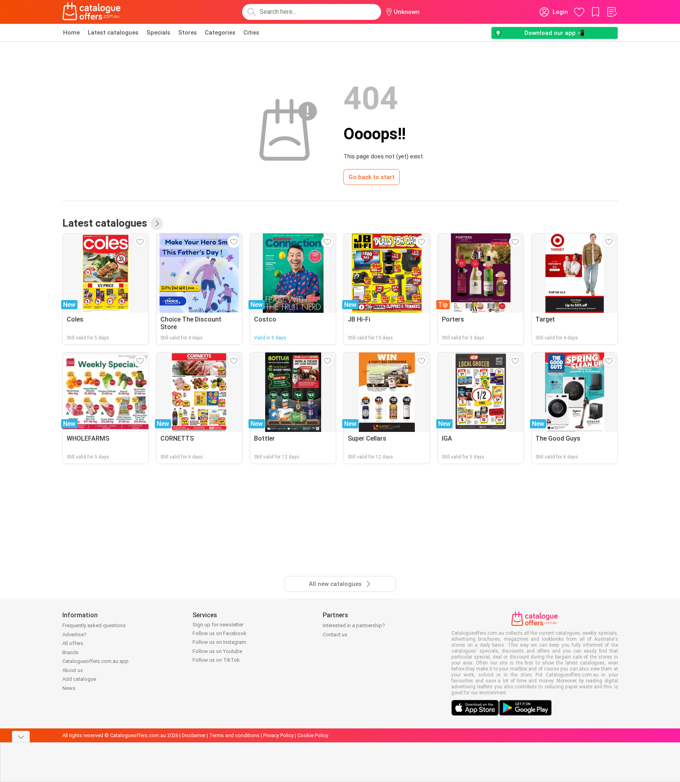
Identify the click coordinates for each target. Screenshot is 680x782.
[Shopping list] (611, 12)
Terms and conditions (234, 735)
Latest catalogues (113, 32)
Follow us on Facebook (220, 633)
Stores (187, 32)
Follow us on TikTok (216, 660)
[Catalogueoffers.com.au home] (91, 12)
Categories (220, 32)
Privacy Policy (278, 735)
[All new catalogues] (156, 223)
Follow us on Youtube (217, 651)
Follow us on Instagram (219, 642)
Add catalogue (79, 679)
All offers (72, 643)
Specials (158, 32)
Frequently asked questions (94, 625)
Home (71, 32)
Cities (251, 32)
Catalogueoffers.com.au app (95, 661)
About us (72, 670)
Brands (70, 652)
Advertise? (74, 635)
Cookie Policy (312, 735)
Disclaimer (194, 735)
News (68, 688)
